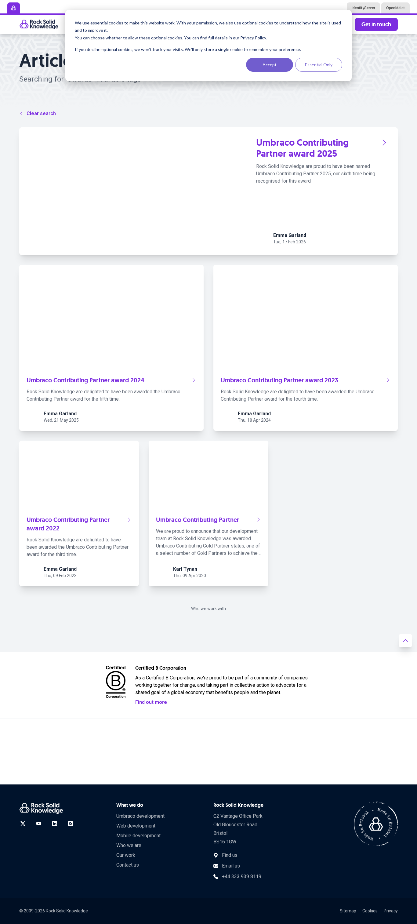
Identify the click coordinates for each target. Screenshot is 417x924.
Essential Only (318, 64)
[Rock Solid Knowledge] (38, 24)
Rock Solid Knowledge (67, 910)
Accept (270, 64)
